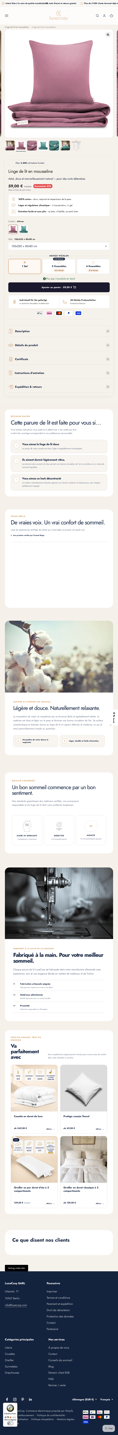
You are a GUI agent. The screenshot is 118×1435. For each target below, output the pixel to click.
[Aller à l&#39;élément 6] (65, 146)
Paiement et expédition (60, 1304)
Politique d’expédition (42, 1419)
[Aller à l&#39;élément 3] (32, 146)
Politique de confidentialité (51, 1415)
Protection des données (60, 1316)
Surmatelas (11, 1367)
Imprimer (52, 1291)
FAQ (50, 1379)
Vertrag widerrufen (16, 1268)
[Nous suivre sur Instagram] (15, 1399)
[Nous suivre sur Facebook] (7, 1399)
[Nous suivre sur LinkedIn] (30, 1399)
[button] (114, 718)
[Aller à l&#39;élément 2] (21, 146)
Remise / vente (57, 1385)
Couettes (10, 1354)
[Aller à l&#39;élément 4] (43, 146)
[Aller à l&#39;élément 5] (54, 146)
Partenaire (52, 1329)
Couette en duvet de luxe (28, 1116)
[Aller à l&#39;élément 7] (76, 146)
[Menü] (15, 1404)
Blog (51, 1367)
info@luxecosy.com (16, 1305)
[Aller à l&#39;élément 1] (10, 146)
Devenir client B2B (59, 1373)
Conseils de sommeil (60, 1360)
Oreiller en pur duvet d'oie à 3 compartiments (31, 1189)
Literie (8, 1348)
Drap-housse (12, 1373)
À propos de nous (58, 1348)
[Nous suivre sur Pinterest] (23, 1399)
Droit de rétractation (58, 1310)
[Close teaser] (111, 725)
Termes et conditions (58, 1298)
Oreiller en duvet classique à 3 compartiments (80, 1189)
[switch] (10, 1423)
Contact (51, 1323)
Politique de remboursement (19, 1415)
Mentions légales (65, 1419)
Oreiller (9, 1360)
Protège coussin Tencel (76, 1116)
